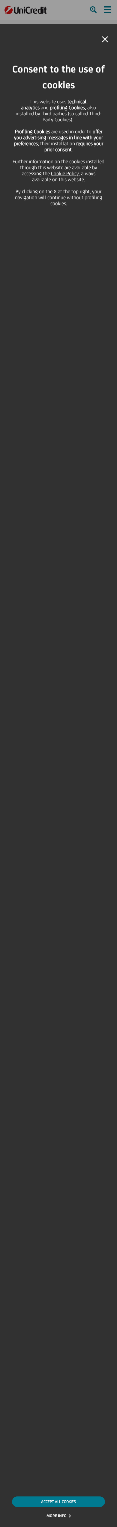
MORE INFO (56, 1516)
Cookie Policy (65, 173)
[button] (105, 39)
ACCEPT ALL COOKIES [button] (58, 1501)
